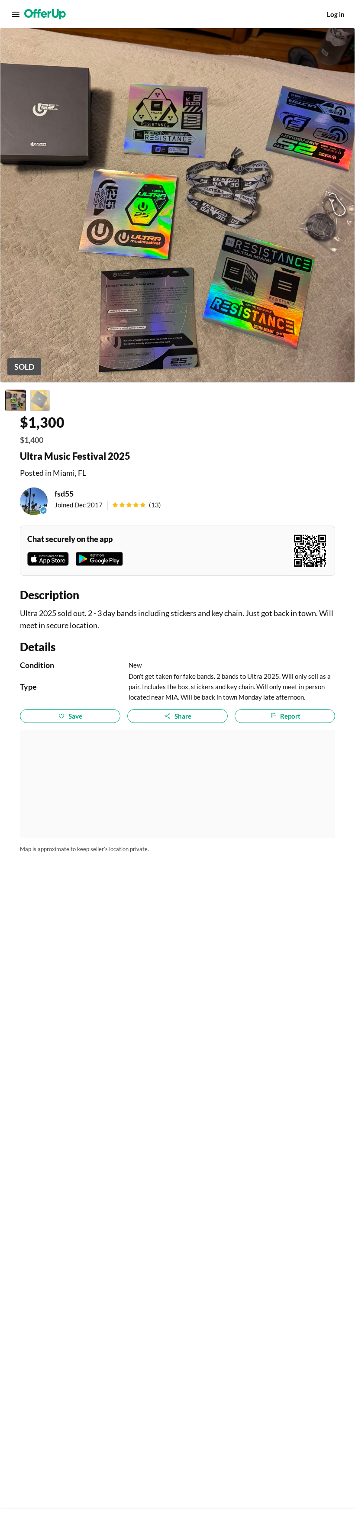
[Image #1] (15, 400)
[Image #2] (39, 400)
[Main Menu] (15, 14)
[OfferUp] (45, 14)
